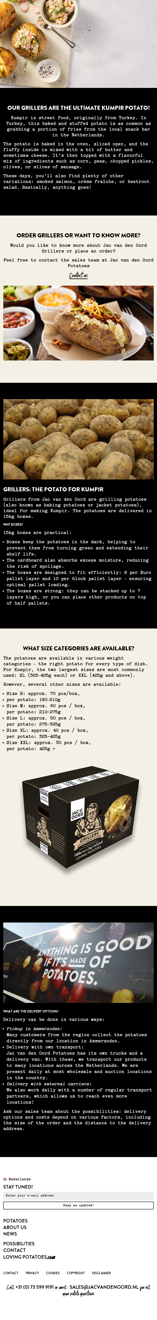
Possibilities (19, 1243)
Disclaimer (101, 1273)
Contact (14, 1250)
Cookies (53, 1273)
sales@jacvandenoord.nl (104, 1287)
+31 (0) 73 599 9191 (34, 1287)
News (10, 1233)
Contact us (78, 275)
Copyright (76, 1273)
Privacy (32, 1273)
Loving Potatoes (29, 1257)
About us (15, 1227)
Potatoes (15, 1220)
